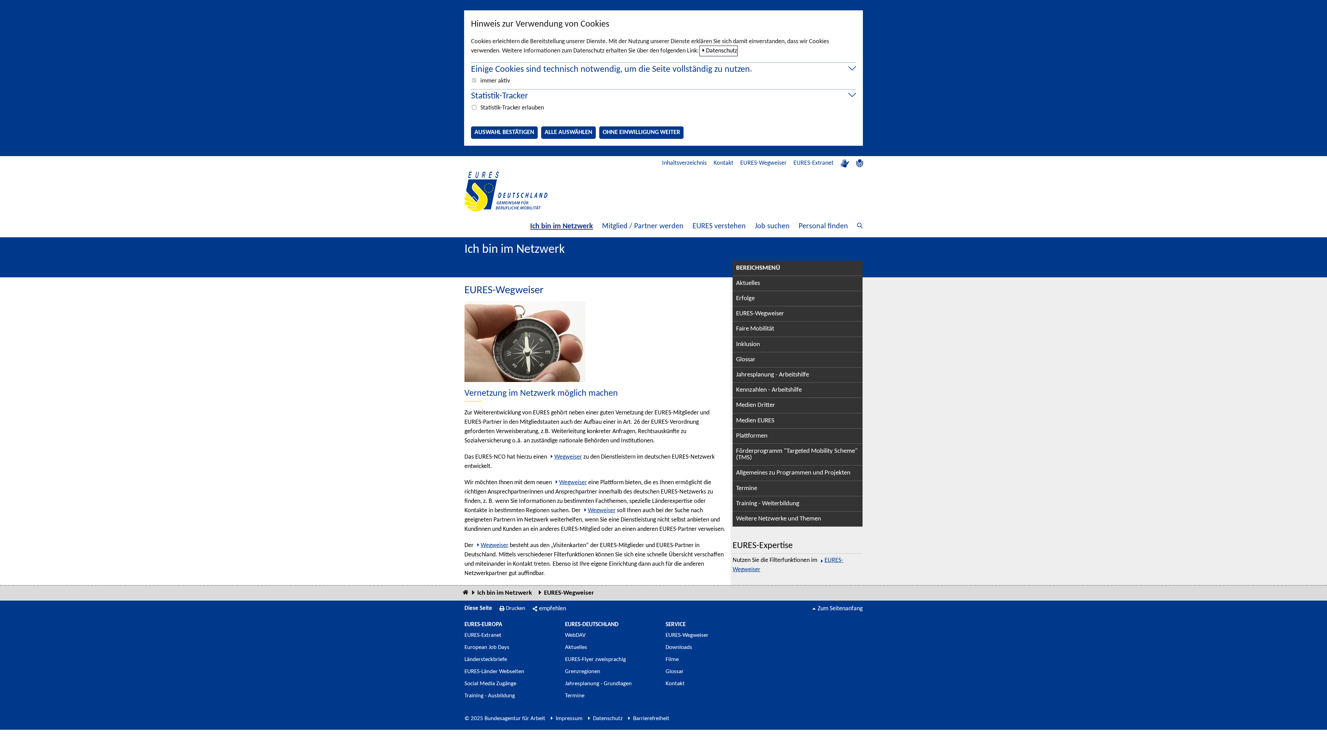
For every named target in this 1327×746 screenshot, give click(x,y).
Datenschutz (721, 51)
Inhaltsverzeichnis (684, 163)
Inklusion (748, 344)
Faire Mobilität (755, 329)
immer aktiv (495, 81)
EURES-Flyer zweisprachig (595, 659)
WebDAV (575, 635)
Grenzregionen (582, 672)
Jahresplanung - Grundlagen (598, 684)
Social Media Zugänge (490, 684)
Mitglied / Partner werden (643, 226)
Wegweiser (568, 457)
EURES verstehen (719, 226)
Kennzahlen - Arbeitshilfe (769, 390)
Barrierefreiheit (651, 718)
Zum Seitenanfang (840, 608)
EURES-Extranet (813, 163)
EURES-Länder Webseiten (494, 672)
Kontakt (723, 163)
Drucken (515, 608)
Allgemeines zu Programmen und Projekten (793, 473)
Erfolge (745, 298)
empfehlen (552, 608)
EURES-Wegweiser (763, 163)
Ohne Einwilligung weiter (641, 132)
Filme (672, 659)
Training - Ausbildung (489, 696)
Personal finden (823, 226)
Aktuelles (748, 283)
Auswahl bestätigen (504, 132)
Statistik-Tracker (499, 96)
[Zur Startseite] (505, 191)
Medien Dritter (755, 405)
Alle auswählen (568, 132)
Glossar (745, 359)
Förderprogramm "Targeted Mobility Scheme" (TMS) (797, 454)
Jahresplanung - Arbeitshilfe (772, 375)
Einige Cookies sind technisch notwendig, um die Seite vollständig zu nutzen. (611, 69)
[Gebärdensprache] (845, 163)
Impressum (569, 718)
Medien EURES (755, 421)
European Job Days (486, 647)
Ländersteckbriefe (485, 659)
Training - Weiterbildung (767, 503)
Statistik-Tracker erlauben (512, 108)
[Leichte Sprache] (860, 163)
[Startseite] (465, 593)
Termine (746, 488)
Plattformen (752, 436)
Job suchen (772, 226)
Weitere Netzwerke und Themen (778, 519)
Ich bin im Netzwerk (561, 226)
